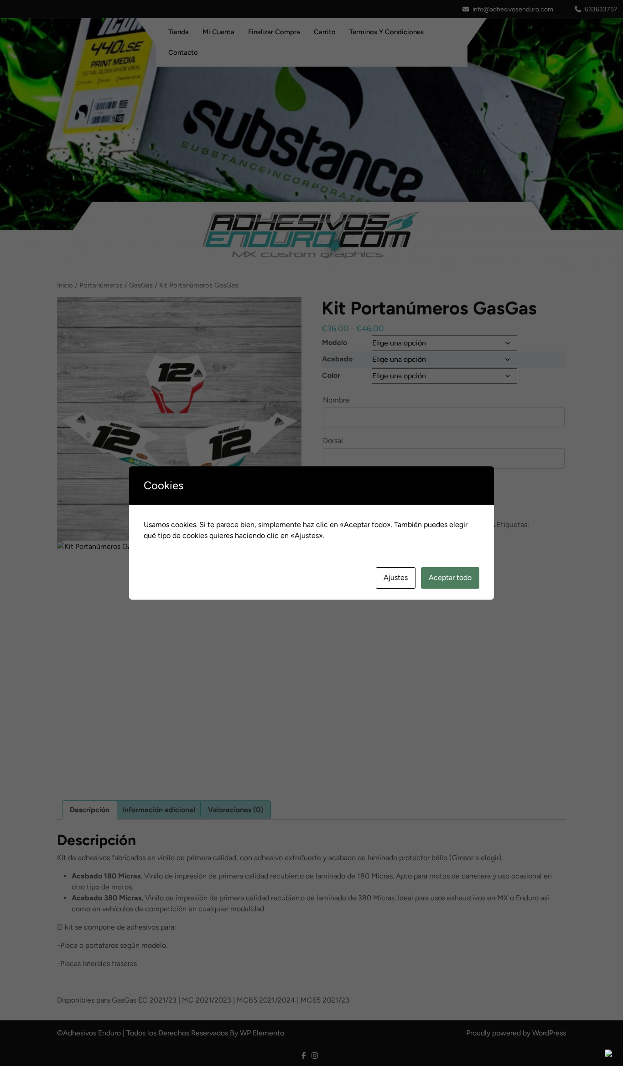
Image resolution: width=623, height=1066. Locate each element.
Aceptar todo (450, 577)
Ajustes (396, 577)
